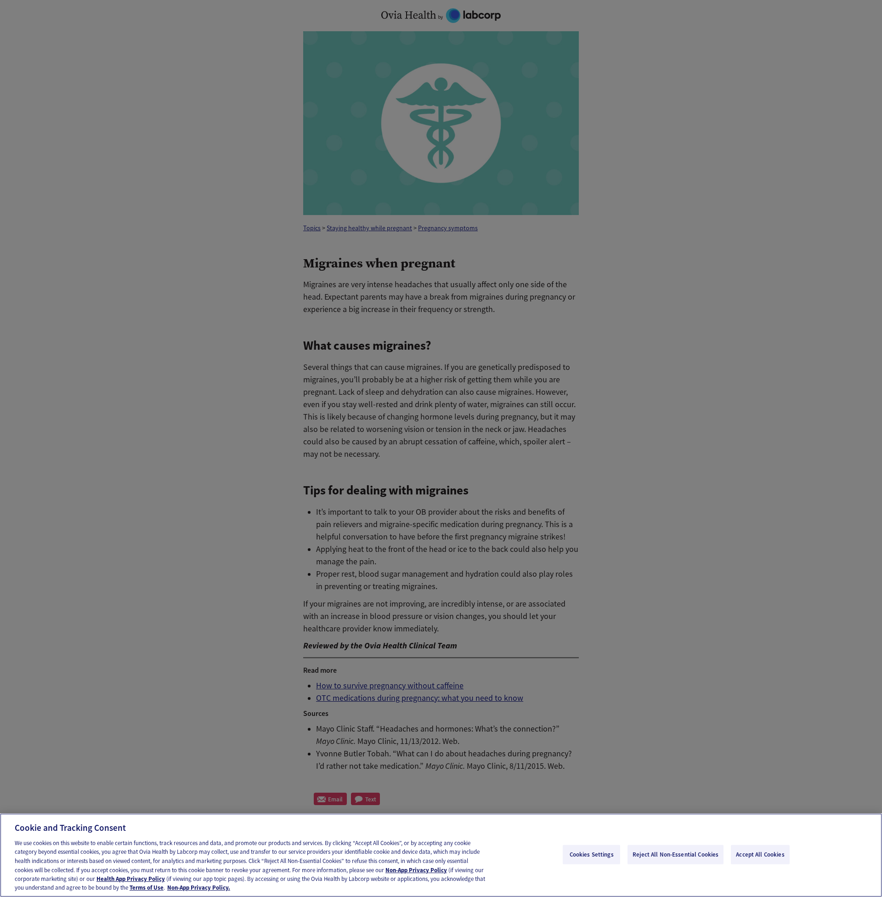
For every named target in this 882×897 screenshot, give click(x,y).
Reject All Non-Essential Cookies (675, 854)
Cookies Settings (592, 854)
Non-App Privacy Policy (416, 870)
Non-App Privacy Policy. (198, 887)
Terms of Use (147, 887)
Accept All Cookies (760, 854)
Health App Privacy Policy (130, 879)
